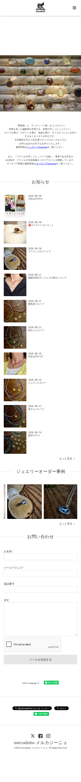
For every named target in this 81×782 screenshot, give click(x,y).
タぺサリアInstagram (46, 163)
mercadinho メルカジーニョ (40, 742)
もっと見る (66, 458)
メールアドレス (14, 567)
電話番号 (9, 584)
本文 (6, 600)
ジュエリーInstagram (37, 147)
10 (66, 108)
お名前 (8, 551)
